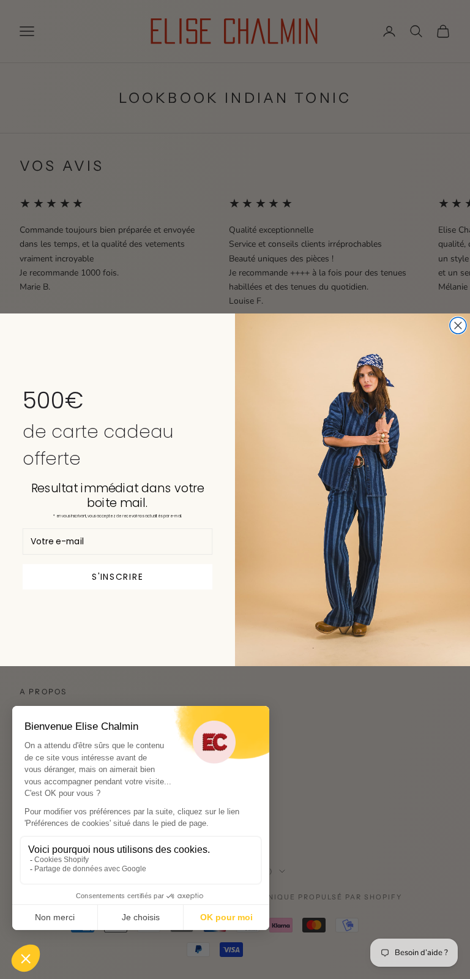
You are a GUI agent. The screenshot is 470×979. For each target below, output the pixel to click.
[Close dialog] (458, 325)
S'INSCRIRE (117, 576)
